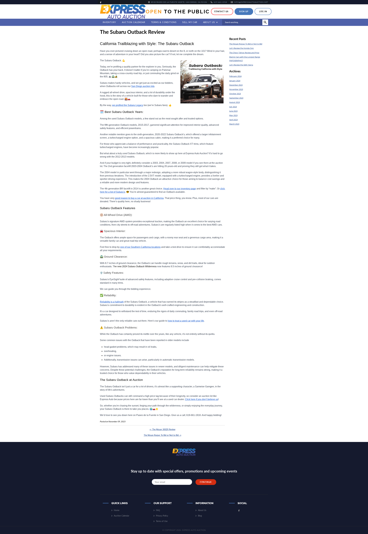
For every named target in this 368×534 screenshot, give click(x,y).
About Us (209, 22)
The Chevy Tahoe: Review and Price (244, 52)
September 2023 (236, 98)
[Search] (265, 22)
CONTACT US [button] (221, 11)
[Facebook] (100, 2)
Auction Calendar (133, 22)
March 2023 (234, 124)
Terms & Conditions (164, 22)
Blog (200, 515)
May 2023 (233, 115)
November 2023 (236, 89)
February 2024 (235, 76)
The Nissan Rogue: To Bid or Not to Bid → (162, 435)
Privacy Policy (162, 515)
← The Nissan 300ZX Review (162, 429)
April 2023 (233, 119)
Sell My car (189, 22)
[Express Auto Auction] (123, 12)
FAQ (158, 510)
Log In (263, 11)
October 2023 (235, 93)
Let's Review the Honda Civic (241, 48)
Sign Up (244, 11)
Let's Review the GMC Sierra (241, 65)
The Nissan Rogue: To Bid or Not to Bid (245, 44)
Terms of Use (161, 521)
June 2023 (233, 111)
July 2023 (233, 106)
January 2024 (234, 80)
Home (116, 510)
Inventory (109, 22)
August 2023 (234, 102)
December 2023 (236, 85)
